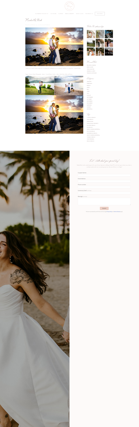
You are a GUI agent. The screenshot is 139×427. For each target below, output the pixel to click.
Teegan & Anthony (92, 73)
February (89, 83)
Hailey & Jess (79, 13)
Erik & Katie (90, 67)
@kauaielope (99, 27)
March (88, 85)
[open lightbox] (39, 85)
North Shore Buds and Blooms (66, 74)
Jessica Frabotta (46, 24)
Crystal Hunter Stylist (50, 74)
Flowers (60, 13)
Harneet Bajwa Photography (35, 74)
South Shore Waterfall (93, 135)
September (90, 97)
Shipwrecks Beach (92, 133)
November (89, 101)
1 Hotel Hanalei (91, 117)
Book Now (100, 13)
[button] (42, 14)
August (89, 95)
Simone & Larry (91, 71)
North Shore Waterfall (93, 129)
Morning (89, 105)
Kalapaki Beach (91, 125)
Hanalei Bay (90, 121)
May (88, 89)
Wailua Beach (90, 141)
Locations (53, 13)
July (88, 93)
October (89, 99)
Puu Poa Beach (91, 131)
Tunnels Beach (91, 137)
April (88, 87)
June (88, 91)
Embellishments (69, 13)
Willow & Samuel (91, 65)
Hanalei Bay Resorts (92, 123)
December (89, 103)
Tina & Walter (90, 69)
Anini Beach (90, 119)
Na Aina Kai (90, 127)
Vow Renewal (90, 139)
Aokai (57, 74)
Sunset (43, 74)
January (89, 81)
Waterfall (90, 109)
